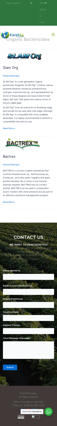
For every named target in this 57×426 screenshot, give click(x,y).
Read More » (9, 128)
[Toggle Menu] (30, 3)
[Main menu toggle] (53, 34)
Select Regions (13, 3)
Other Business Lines (42, 13)
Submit (10, 367)
